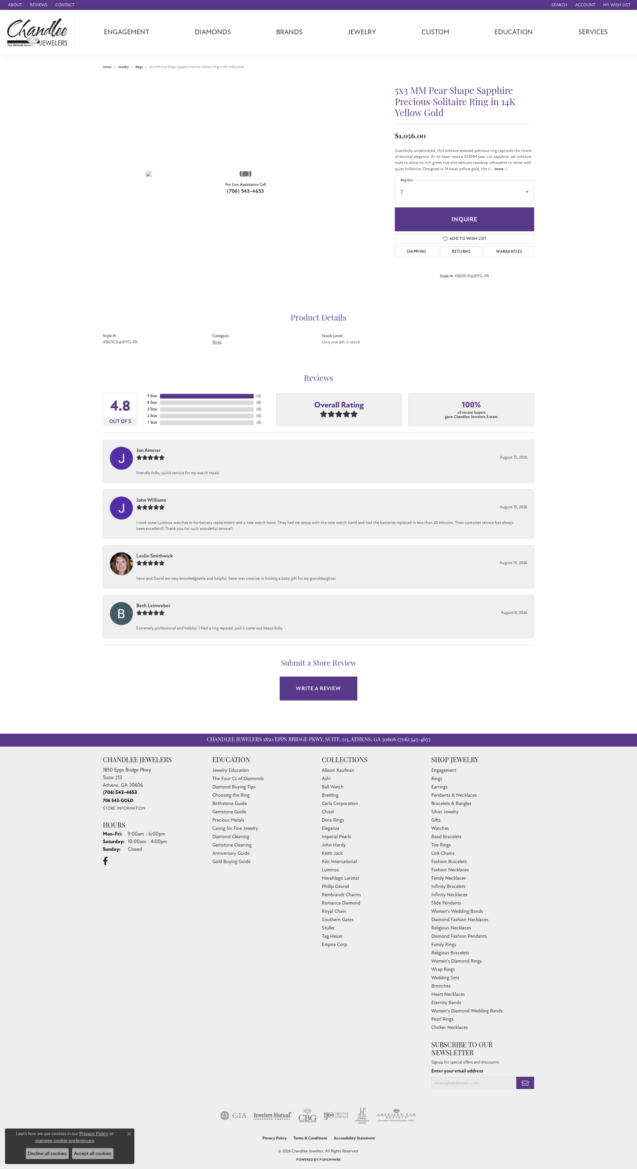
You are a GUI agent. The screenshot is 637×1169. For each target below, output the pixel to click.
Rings (139, 67)
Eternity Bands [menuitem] (446, 1002)
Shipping (416, 251)
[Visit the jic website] (362, 1115)
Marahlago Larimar (340, 878)
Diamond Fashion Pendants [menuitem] (459, 936)
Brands (289, 32)
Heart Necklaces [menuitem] (448, 994)
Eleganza (330, 828)
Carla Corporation (340, 803)
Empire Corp (334, 944)
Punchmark (329, 1160)
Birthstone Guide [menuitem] (229, 803)
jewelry (123, 67)
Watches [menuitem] (440, 828)
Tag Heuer (332, 936)
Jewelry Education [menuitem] (230, 770)
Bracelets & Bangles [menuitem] (451, 803)
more (500, 169)
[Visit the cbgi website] (307, 1115)
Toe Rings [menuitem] (441, 845)
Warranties (509, 251)
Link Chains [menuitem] (443, 853)
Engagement (126, 32)
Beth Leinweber (153, 606)
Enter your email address (457, 1071)
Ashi (326, 778)
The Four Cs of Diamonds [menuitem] (238, 778)
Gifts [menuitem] (436, 820)
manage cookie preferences (64, 1140)
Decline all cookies (47, 1153)
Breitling (330, 795)
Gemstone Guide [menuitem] (229, 812)
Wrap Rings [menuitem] (443, 969)
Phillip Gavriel (335, 886)
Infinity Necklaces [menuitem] (449, 895)
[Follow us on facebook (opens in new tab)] (105, 861)
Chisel (328, 812)
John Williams (151, 500)
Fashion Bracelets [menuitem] (449, 861)
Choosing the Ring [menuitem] (230, 795)
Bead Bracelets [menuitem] (446, 837)
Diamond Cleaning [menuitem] (230, 837)
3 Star (152, 409)
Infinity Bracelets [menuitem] (448, 886)
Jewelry (362, 32)
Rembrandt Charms (341, 895)
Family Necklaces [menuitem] (448, 878)
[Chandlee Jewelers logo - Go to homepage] (39, 32)
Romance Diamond (341, 903)
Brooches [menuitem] (441, 986)
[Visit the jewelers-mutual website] (272, 1115)
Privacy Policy (274, 1138)
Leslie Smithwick (154, 556)
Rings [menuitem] (436, 778)
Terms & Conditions (310, 1138)
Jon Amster (148, 450)
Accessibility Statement (354, 1138)
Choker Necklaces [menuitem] (449, 1027)
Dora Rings (333, 820)
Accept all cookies (92, 1153)
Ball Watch (333, 787)
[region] (245, 174)
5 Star (152, 396)
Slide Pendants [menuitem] (446, 903)
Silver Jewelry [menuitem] (445, 812)
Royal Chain (334, 911)
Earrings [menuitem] (439, 787)
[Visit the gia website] (233, 1115)
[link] (14, 5)
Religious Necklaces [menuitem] (451, 928)
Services (593, 32)
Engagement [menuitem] (443, 770)
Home (107, 67)
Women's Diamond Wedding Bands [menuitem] (467, 1011)
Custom (435, 32)
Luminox (330, 870)
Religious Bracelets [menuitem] (450, 953)
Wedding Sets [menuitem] (445, 978)
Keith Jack (332, 853)
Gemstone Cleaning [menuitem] (231, 845)
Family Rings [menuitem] (443, 944)
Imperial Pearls (336, 837)
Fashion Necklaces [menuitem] (450, 870)
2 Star (152, 415)
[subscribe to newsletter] (525, 1083)
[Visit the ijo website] (335, 1115)
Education (513, 32)
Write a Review (318, 688)
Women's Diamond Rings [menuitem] (456, 961)
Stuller (328, 928)
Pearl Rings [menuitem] (442, 1019)
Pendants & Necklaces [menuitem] (454, 795)
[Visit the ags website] (396, 1115)
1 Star (152, 422)
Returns (461, 251)
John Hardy (334, 845)
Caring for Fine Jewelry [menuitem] (235, 828)
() (258, 396)
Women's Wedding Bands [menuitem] (457, 911)
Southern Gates (338, 919)
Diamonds (213, 32)
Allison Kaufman (338, 770)
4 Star (152, 402)
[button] (558, 5)
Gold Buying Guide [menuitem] (231, 861)
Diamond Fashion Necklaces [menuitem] (459, 919)
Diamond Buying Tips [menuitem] (233, 787)
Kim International (339, 861)
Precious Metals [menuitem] (228, 820)
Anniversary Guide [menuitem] (230, 853)
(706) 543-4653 (245, 191)
